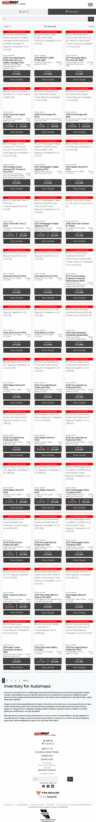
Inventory (47, 759)
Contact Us (9, 805)
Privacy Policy (38, 805)
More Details (16, 79)
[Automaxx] (17, 2)
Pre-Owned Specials (47, 765)
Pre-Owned (47, 763)
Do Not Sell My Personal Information (73, 805)
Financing (47, 756)
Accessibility (23, 805)
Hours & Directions (47, 752)
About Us (47, 749)
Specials (47, 768)
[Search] (91, 19)
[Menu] (90, 5)
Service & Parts (47, 770)
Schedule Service (47, 774)
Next (26, 680)
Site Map (50, 805)
